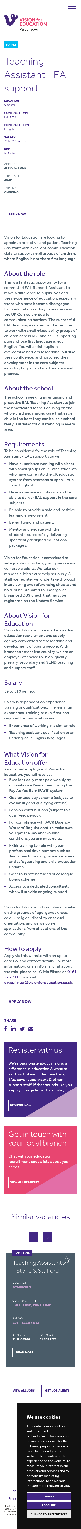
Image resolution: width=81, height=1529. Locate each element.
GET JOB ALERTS (57, 1390)
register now (20, 1105)
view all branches (24, 1182)
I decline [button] (49, 1505)
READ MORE (24, 1352)
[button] (47, 1237)
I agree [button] (49, 1496)
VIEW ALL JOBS (24, 1390)
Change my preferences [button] (49, 1514)
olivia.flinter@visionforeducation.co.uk (38, 982)
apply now (17, 214)
